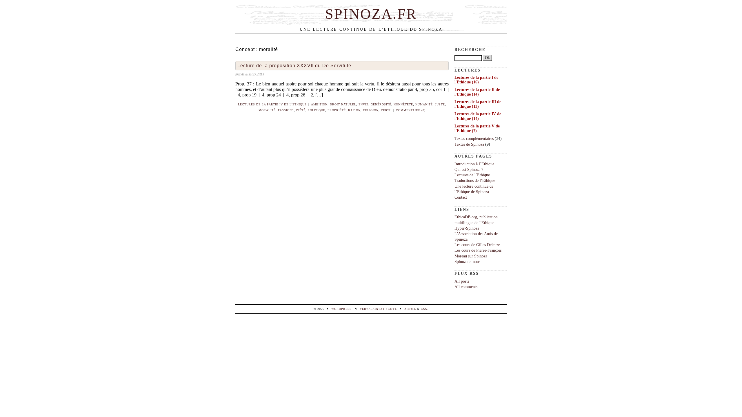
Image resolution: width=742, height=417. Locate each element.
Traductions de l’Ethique (474, 180)
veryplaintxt (372, 308)
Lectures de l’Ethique (472, 175)
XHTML (410, 308)
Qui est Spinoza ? (468, 169)
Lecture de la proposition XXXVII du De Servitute (294, 65)
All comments (465, 286)
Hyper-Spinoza (466, 228)
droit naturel (343, 104)
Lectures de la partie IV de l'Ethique (272, 104)
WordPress (341, 308)
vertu (386, 110)
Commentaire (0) (410, 110)
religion (371, 110)
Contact (460, 197)
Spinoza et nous (467, 261)
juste (440, 104)
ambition (319, 104)
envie (363, 104)
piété (300, 110)
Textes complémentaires (474, 138)
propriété (337, 110)
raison (354, 110)
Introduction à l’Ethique (474, 164)
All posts (461, 281)
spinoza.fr (371, 14)
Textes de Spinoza (469, 144)
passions (286, 110)
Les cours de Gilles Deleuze (477, 244)
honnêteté (403, 104)
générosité (381, 104)
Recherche (469, 49)
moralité (267, 110)
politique (316, 110)
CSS (424, 308)
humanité (424, 104)
